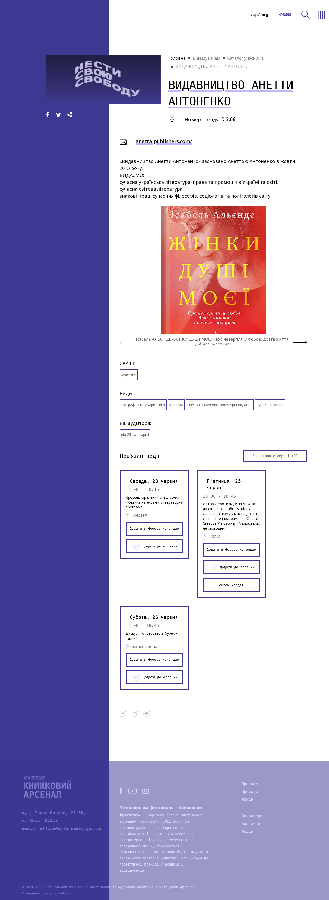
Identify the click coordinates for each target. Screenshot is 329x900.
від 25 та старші (135, 434)
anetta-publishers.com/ (164, 141)
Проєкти (250, 791)
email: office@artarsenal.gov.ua (62, 828)
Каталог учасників (245, 58)
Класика (176, 404)
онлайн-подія (231, 585)
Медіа (247, 831)
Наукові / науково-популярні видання (219, 404)
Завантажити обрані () (275, 456)
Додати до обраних (160, 546)
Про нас (250, 783)
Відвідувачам (206, 58)
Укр (254, 14)
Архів (247, 799)
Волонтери (252, 816)
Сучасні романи (270, 404)
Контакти (251, 823)
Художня (128, 374)
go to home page (29, 15)
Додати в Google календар (154, 528)
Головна (177, 58)
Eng (264, 14)
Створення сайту (46, 893)
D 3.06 (228, 119)
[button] (127, 342)
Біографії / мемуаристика (143, 404)
